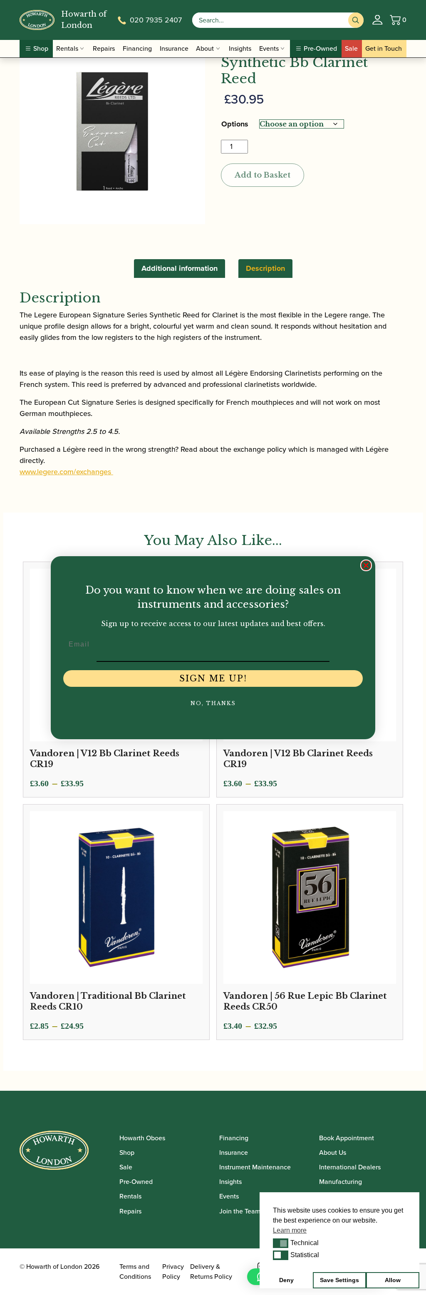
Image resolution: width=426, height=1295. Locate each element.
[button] (280, 1243)
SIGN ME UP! (213, 678)
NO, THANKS (213, 703)
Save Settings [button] (339, 1280)
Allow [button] (393, 1280)
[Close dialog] (366, 565)
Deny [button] (286, 1280)
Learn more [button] (290, 1230)
